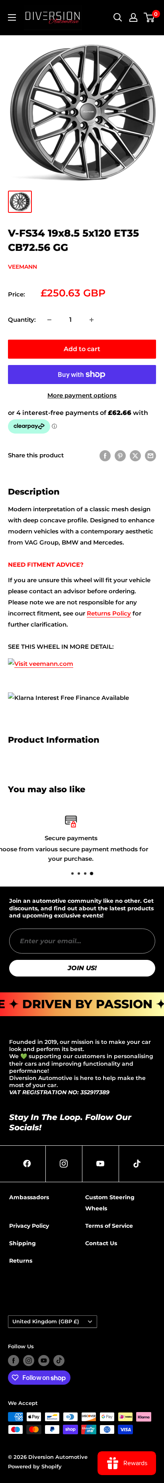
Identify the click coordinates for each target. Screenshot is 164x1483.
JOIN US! (82, 968)
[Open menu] (12, 17)
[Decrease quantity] (49, 320)
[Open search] (117, 17)
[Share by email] (150, 455)
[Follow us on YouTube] (43, 1360)
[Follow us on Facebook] (13, 1360)
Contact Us (101, 1243)
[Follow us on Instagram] (28, 1360)
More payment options (82, 395)
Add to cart (82, 349)
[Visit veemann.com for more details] (40, 657)
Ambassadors (29, 1197)
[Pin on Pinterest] (120, 455)
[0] (149, 17)
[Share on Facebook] (105, 455)
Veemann (22, 266)
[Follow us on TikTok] (58, 1360)
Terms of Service (109, 1225)
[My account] (133, 17)
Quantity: (22, 319)
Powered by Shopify (35, 1466)
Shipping (22, 1243)
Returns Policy (109, 613)
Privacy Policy (29, 1225)
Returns (20, 1260)
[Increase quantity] (91, 320)
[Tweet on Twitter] (135, 455)
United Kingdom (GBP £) (45, 1321)
